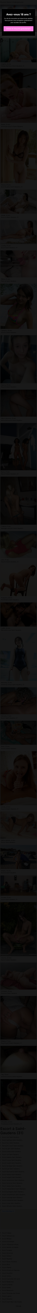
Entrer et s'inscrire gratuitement (18, 29)
